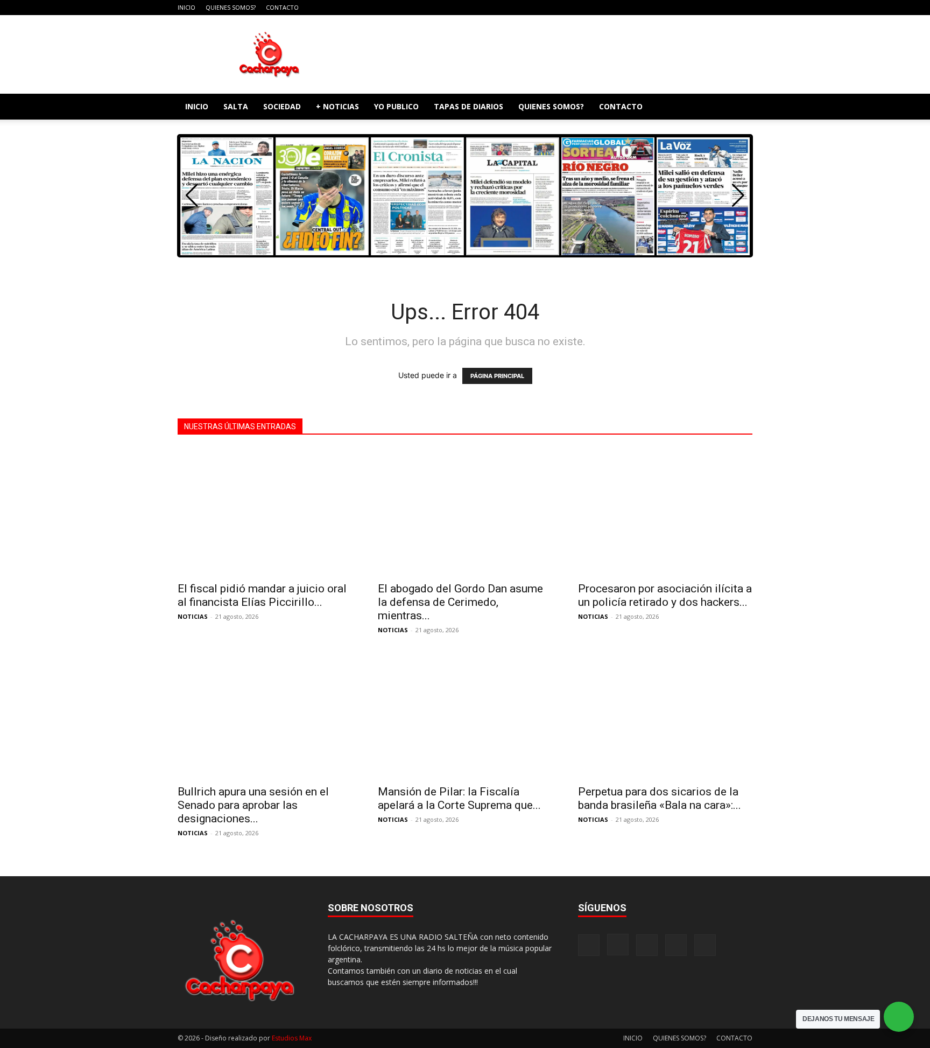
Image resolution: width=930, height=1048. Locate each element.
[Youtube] (744, 7)
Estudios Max (292, 1038)
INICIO (186, 7)
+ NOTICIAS (337, 106)
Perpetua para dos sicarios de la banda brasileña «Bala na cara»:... (659, 798)
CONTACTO (282, 7)
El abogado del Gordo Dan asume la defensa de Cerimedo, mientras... (460, 602)
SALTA (235, 106)
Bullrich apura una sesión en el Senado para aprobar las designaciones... (253, 805)
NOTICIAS (193, 616)
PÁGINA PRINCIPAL (497, 376)
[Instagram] (691, 7)
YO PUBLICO (396, 106)
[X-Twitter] (726, 7)
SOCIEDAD (282, 106)
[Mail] (709, 7)
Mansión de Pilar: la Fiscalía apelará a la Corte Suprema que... (459, 798)
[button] (739, 107)
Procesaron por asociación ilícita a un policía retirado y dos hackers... (665, 595)
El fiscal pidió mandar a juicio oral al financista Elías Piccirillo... (262, 595)
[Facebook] (673, 7)
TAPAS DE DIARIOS (468, 106)
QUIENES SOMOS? (231, 7)
